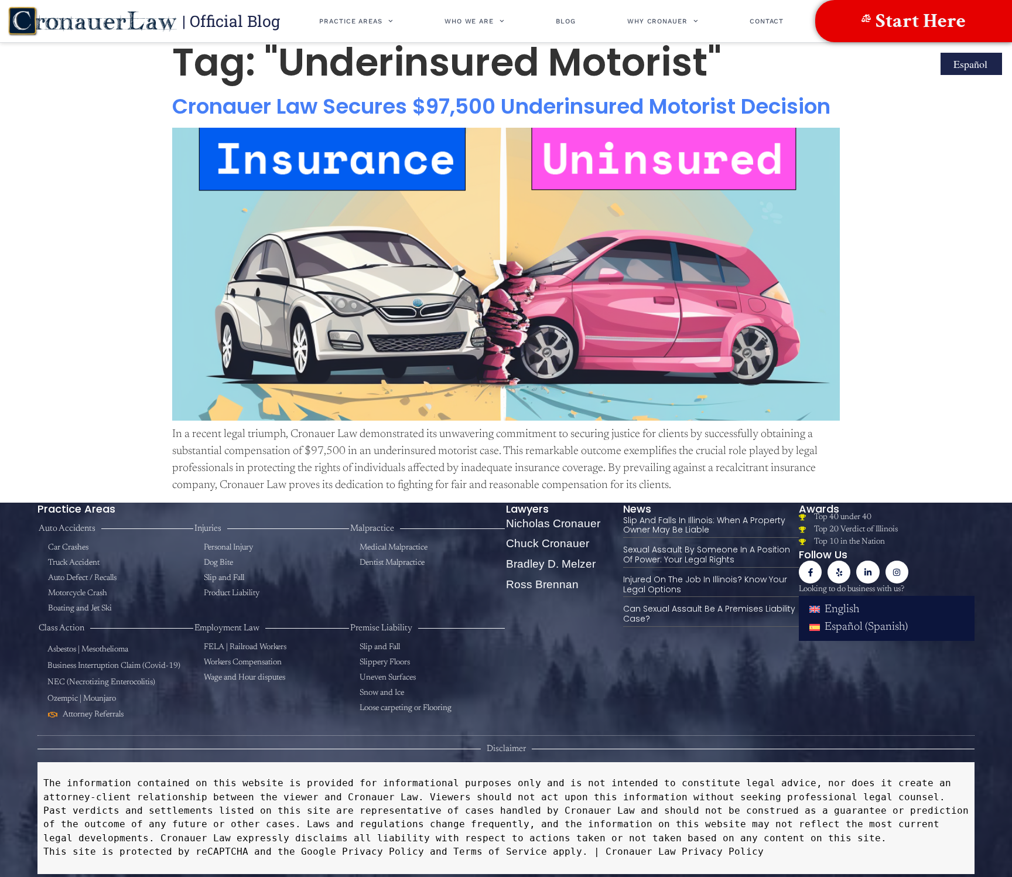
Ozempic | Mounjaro (81, 699)
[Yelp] (839, 572)
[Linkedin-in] (867, 572)
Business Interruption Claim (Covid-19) (113, 666)
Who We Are (469, 21)
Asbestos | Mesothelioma (87, 650)
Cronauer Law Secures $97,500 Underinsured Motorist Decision (501, 106)
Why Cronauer (657, 21)
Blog (566, 21)
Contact (767, 21)
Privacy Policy (380, 852)
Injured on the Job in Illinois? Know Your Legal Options (705, 584)
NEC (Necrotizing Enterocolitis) (101, 682)
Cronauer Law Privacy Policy (685, 852)
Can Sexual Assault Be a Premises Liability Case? (709, 614)
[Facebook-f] (810, 572)
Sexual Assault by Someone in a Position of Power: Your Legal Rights (706, 554)
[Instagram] (897, 572)
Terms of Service (497, 852)
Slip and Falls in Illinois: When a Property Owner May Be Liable (704, 525)
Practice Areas (350, 21)
